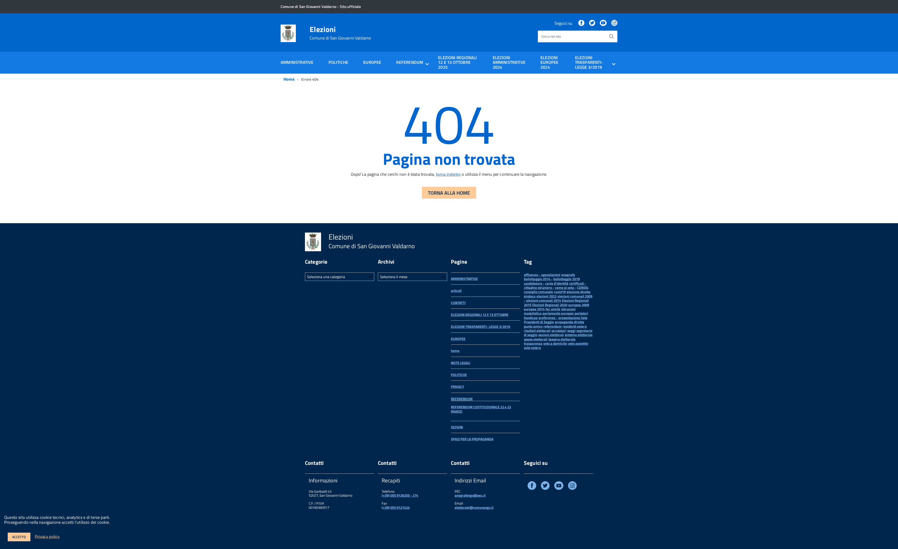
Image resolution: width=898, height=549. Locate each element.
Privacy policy (47, 536)
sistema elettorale (579, 334)
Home (288, 79)
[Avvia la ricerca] (611, 36)
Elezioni (340, 32)
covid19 (560, 291)
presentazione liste (572, 317)
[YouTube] (603, 23)
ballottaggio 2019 (566, 279)
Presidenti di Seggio (539, 322)
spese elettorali (535, 339)
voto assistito (578, 343)
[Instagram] (614, 23)
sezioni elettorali (551, 334)
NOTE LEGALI (460, 363)
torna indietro (448, 174)
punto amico (533, 326)
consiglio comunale (538, 291)
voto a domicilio (555, 343)
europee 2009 (578, 305)
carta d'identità (556, 283)
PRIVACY (457, 386)
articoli (456, 290)
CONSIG (582, 287)
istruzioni (568, 309)
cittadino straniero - (539, 287)
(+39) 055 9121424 (396, 507)
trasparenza (533, 343)
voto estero (532, 347)
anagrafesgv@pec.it (470, 495)
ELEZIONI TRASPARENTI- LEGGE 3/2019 (480, 326)
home (455, 350)
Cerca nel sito (551, 36)
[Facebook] (581, 23)
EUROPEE (372, 62)
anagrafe (568, 274)
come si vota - (565, 287)
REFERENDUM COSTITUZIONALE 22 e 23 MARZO (481, 409)
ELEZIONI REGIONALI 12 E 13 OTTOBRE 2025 (457, 62)
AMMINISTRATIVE (297, 62)
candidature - (534, 283)
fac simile (553, 309)
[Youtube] (558, 486)
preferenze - (548, 317)
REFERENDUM (462, 399)
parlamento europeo (558, 313)
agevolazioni (550, 274)
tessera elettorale (562, 339)
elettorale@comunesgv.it (474, 507)
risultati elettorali (537, 330)
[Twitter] (592, 23)
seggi (571, 330)
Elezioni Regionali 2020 (549, 305)
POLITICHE (338, 62)
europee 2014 (534, 309)
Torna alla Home (449, 193)
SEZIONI (457, 427)
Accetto (19, 537)
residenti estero (575, 326)
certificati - (577, 283)
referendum (552, 326)
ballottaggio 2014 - (538, 279)
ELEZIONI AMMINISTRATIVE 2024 (509, 62)
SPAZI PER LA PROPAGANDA (472, 439)
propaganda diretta (569, 322)
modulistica (533, 313)
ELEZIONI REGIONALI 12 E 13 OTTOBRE (479, 314)
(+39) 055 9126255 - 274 (400, 495)
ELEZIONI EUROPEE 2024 (549, 62)
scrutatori (558, 330)
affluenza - (532, 274)
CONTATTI (458, 302)
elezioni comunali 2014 (543, 300)
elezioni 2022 (546, 296)
